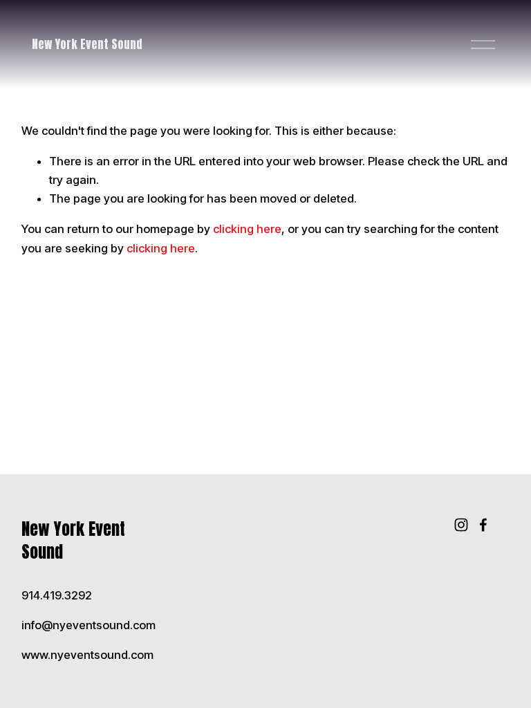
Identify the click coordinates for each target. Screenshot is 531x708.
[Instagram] (461, 525)
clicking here (247, 229)
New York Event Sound (87, 44)
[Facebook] (483, 525)
